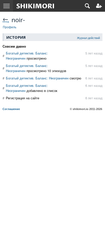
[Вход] (99, 6)
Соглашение (11, 109)
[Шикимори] (35, 6)
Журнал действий (88, 38)
